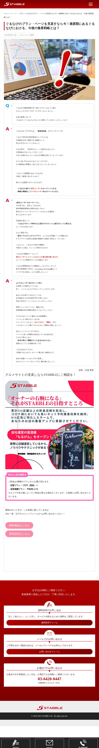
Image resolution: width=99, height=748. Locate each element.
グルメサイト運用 (16, 13)
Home (6, 13)
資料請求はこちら (19, 533)
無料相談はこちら (19, 525)
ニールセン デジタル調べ (44, 269)
